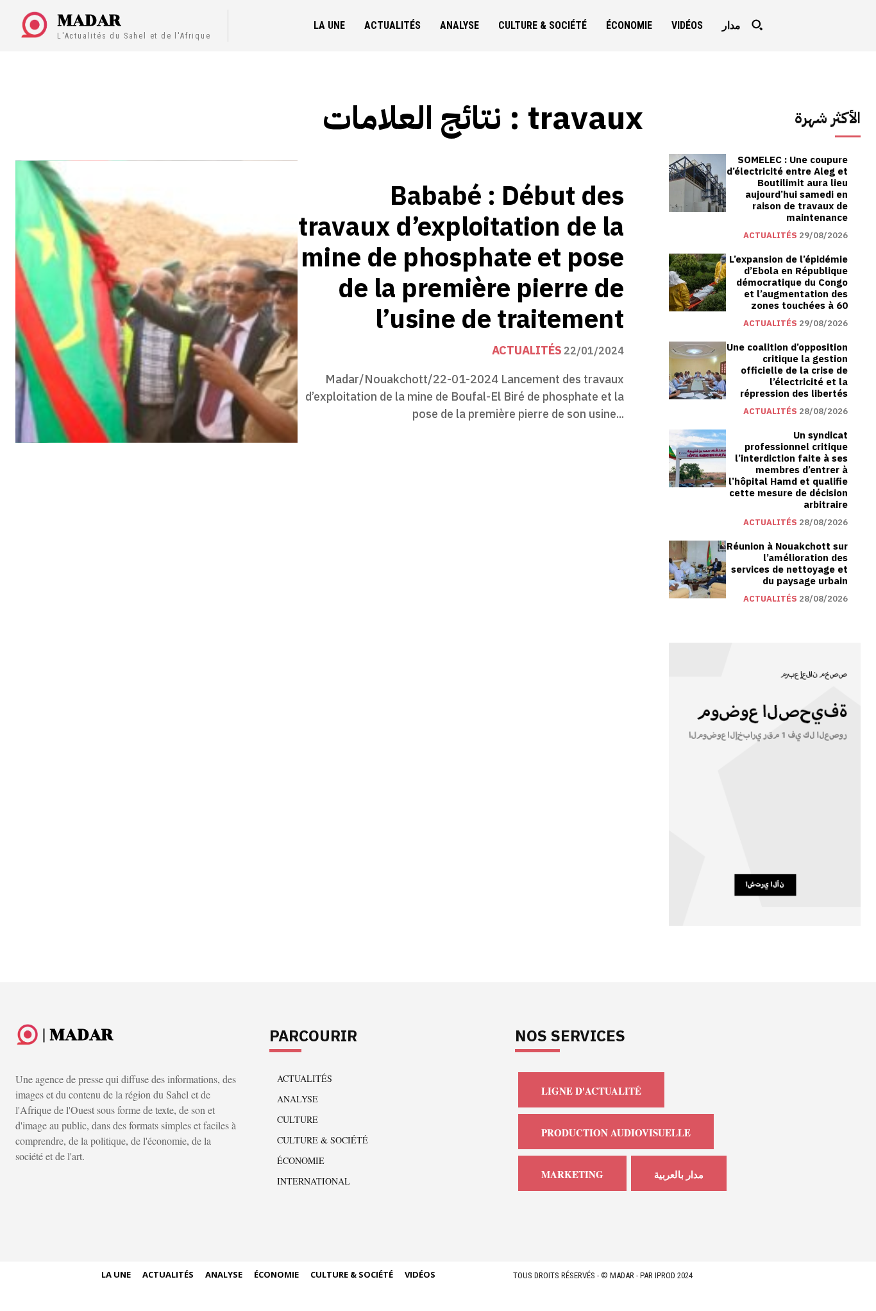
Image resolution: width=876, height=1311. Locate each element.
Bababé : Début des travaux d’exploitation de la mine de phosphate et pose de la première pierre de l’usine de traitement (461, 258)
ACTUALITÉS (527, 350)
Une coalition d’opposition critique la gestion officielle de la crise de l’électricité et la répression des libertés (787, 370)
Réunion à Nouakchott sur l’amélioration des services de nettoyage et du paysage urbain (787, 563)
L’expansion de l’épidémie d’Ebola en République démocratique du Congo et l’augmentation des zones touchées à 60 (788, 282)
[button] (756, 25)
